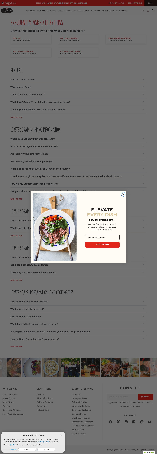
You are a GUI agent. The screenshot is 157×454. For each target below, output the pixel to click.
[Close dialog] (123, 194)
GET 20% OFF (102, 244)
